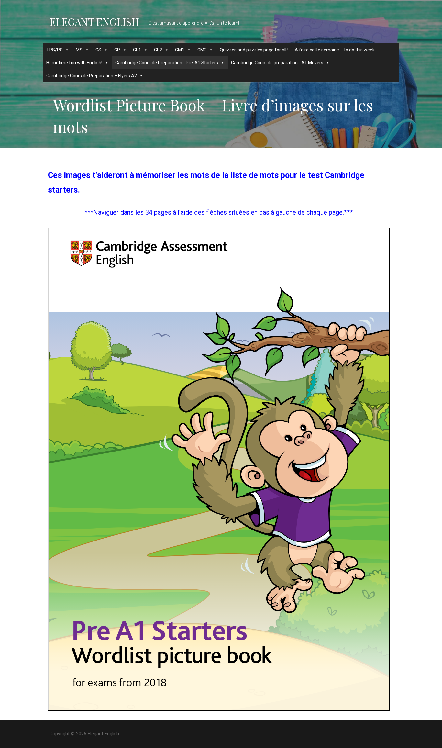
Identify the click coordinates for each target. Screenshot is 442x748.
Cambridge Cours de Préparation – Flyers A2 (91, 75)
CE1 (137, 49)
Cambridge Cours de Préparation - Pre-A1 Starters (166, 62)
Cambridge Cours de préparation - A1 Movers (277, 62)
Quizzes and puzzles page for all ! (254, 49)
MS (79, 49)
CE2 (158, 49)
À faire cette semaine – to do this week (335, 49)
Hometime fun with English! (74, 62)
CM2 (202, 49)
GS (98, 49)
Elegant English (94, 21)
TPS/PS (54, 49)
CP (117, 49)
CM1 (179, 49)
